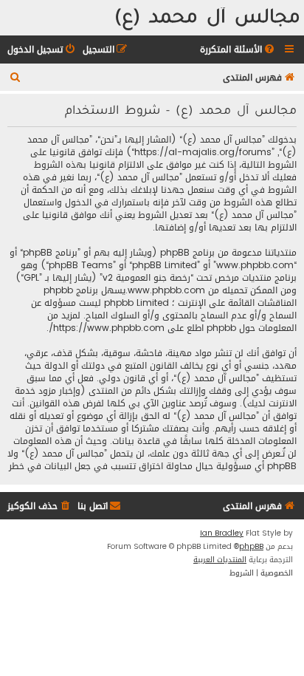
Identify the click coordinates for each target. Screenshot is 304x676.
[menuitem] (238, 50)
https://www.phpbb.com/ (107, 328)
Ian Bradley (221, 533)
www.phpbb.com (166, 290)
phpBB (251, 546)
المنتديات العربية (219, 560)
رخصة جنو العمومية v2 (146, 278)
